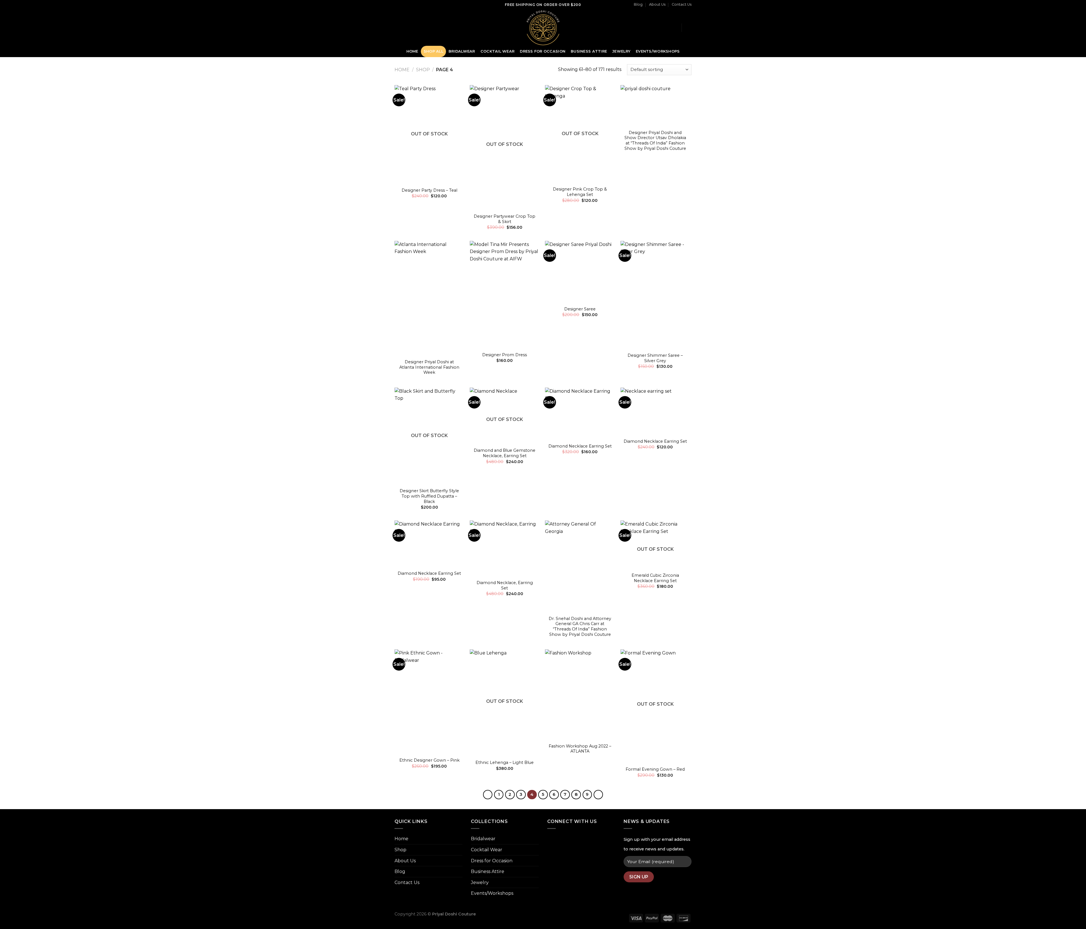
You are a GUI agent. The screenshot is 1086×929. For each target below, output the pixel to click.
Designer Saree (580, 309)
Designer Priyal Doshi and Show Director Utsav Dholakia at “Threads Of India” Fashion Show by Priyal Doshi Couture (655, 140)
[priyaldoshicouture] (543, 27)
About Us (657, 4)
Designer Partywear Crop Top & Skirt (504, 219)
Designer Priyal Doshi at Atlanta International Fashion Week (429, 367)
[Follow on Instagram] (405, 27)
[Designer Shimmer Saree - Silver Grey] (655, 295)
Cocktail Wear (497, 51)
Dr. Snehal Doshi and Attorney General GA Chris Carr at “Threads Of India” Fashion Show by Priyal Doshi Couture (580, 626)
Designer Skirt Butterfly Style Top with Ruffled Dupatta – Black (429, 496)
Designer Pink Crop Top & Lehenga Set (580, 192)
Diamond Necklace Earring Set (580, 446)
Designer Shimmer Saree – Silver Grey (655, 358)
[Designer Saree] (580, 272)
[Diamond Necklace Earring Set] (580, 414)
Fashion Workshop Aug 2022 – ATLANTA (580, 749)
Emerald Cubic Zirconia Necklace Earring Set (655, 578)
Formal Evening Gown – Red (655, 769)
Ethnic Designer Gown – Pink (429, 760)
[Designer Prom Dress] (505, 294)
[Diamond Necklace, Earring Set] (505, 548)
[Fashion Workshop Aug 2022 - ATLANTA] (580, 694)
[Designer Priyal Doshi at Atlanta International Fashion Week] (429, 298)
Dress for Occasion (542, 51)
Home (412, 51)
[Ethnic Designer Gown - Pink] (429, 701)
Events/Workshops (658, 51)
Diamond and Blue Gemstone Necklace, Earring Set (504, 453)
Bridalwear (462, 51)
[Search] (675, 27)
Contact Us (681, 4)
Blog (638, 4)
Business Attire (589, 51)
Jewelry (621, 51)
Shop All (433, 51)
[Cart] (688, 27)
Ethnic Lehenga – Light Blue (504, 762)
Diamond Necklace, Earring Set (505, 585)
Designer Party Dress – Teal (429, 190)
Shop (423, 69)
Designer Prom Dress (504, 354)
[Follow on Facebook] (398, 27)
